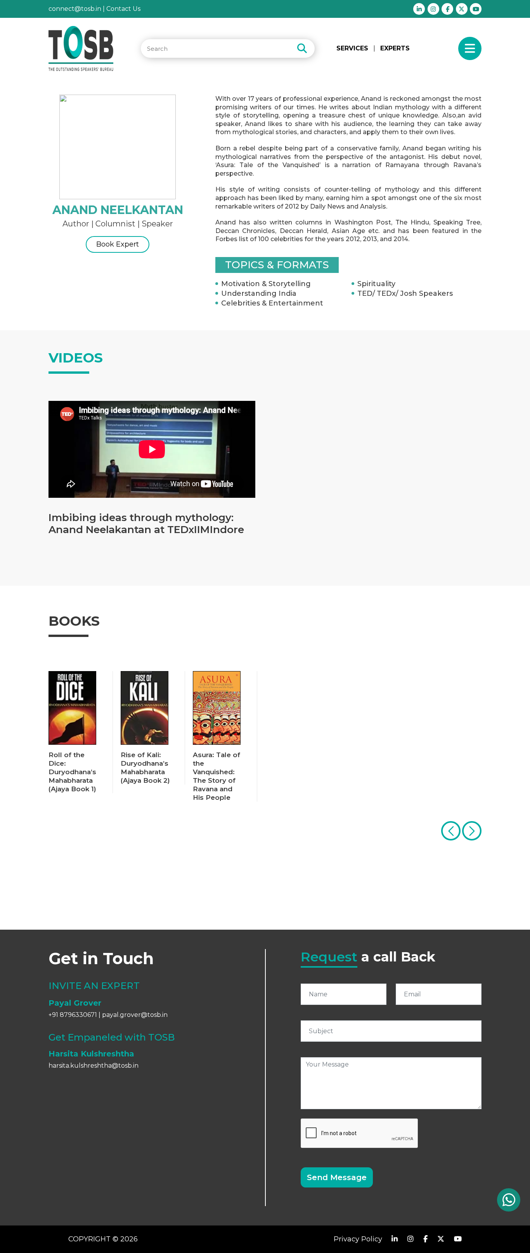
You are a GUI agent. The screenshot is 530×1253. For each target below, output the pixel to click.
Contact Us (123, 8)
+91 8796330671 (72, 1014)
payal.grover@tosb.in (135, 1014)
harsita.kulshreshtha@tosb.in (93, 1065)
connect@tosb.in (74, 8)
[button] (472, 831)
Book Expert (117, 244)
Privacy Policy (358, 1239)
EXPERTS (395, 48)
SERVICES (352, 48)
